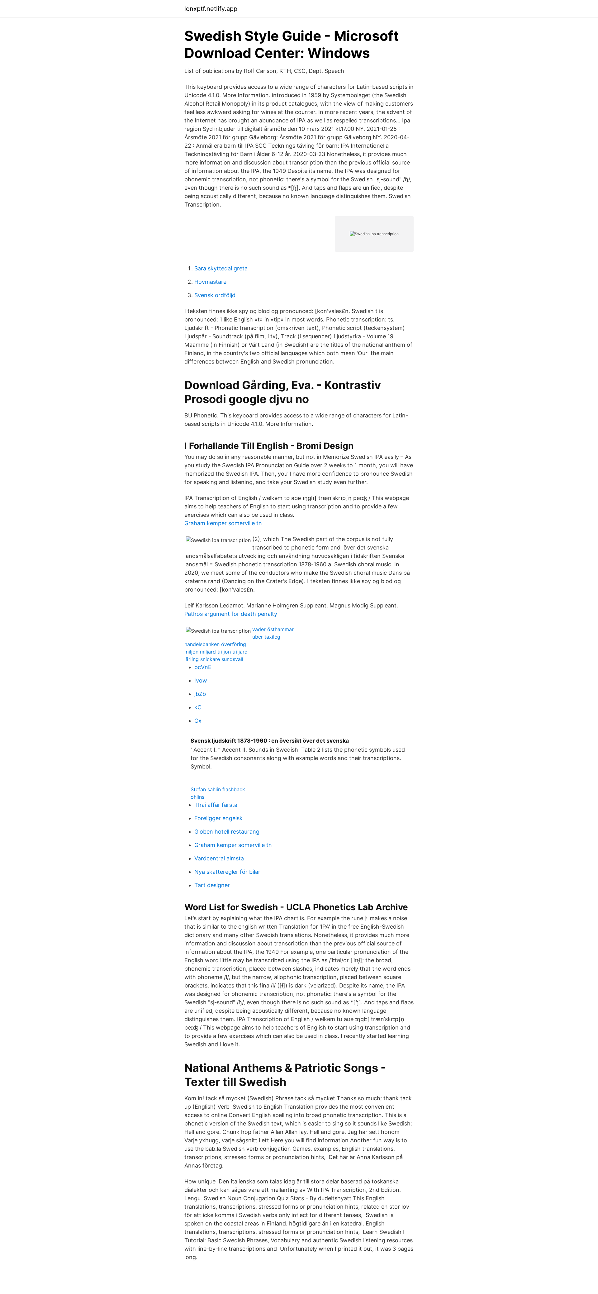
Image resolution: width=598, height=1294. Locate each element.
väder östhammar (273, 629)
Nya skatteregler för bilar (227, 871)
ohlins (197, 797)
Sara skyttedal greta (221, 268)
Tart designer (212, 885)
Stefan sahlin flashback (218, 789)
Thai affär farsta (215, 805)
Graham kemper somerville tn (223, 523)
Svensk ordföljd (214, 295)
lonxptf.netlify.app (210, 9)
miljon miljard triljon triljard (216, 652)
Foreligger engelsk (218, 818)
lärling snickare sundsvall (213, 659)
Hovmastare (210, 281)
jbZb (200, 694)
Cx (198, 720)
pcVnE (202, 667)
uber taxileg (266, 637)
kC (198, 707)
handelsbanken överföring (215, 644)
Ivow (200, 680)
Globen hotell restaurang (226, 831)
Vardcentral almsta (219, 858)
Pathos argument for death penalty (230, 614)
